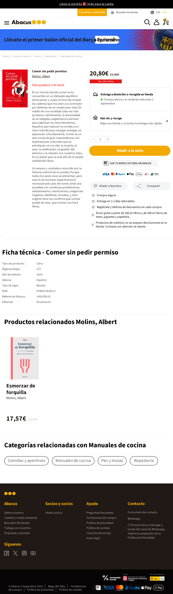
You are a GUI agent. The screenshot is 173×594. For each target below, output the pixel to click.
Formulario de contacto (142, 512)
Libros (5, 56)
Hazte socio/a (53, 513)
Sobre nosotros (14, 513)
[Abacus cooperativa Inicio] (29, 25)
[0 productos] (166, 24)
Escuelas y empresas (92, 12)
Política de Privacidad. (141, 538)
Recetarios (51, 56)
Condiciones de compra (101, 518)
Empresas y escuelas (17, 533)
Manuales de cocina (71, 56)
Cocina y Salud (21, 56)
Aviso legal (93, 538)
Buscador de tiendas (17, 523)
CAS (164, 12)
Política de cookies (98, 528)
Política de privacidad (99, 523)
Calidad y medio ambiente (20, 518)
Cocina (37, 56)
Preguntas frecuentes (99, 513)
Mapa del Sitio (56, 586)
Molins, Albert (41, 76)
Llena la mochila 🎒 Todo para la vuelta (86, 4)
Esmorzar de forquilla (20, 389)
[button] (156, 22)
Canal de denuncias (98, 533)
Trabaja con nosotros (17, 528)
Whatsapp (134, 519)
